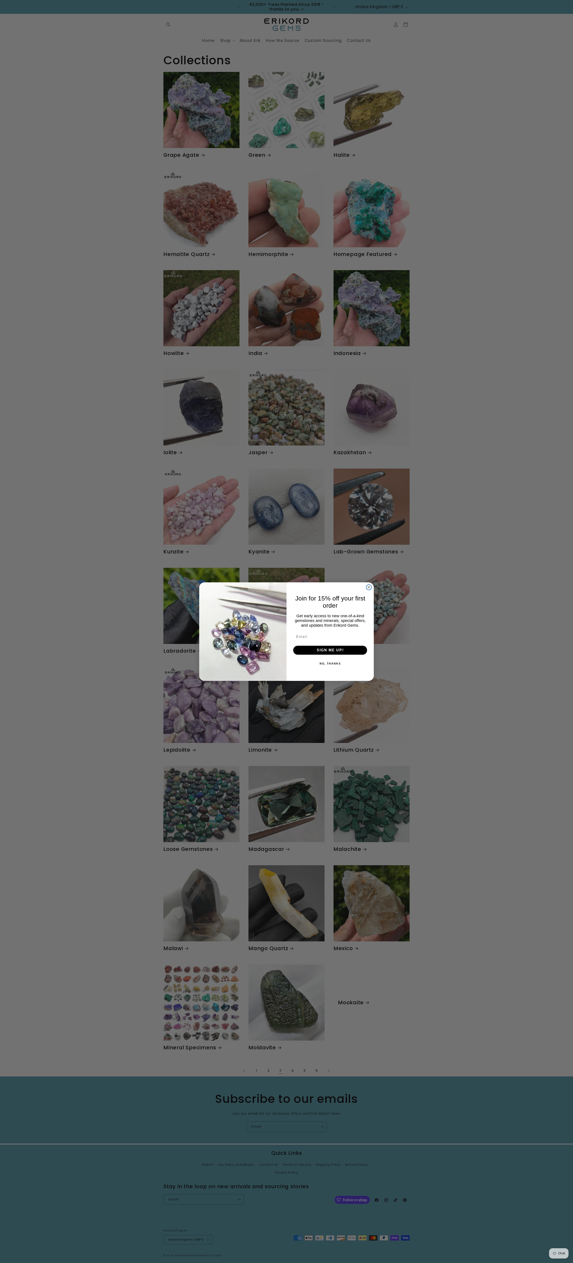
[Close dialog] (369, 587)
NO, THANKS (330, 663)
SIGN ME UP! (330, 650)
